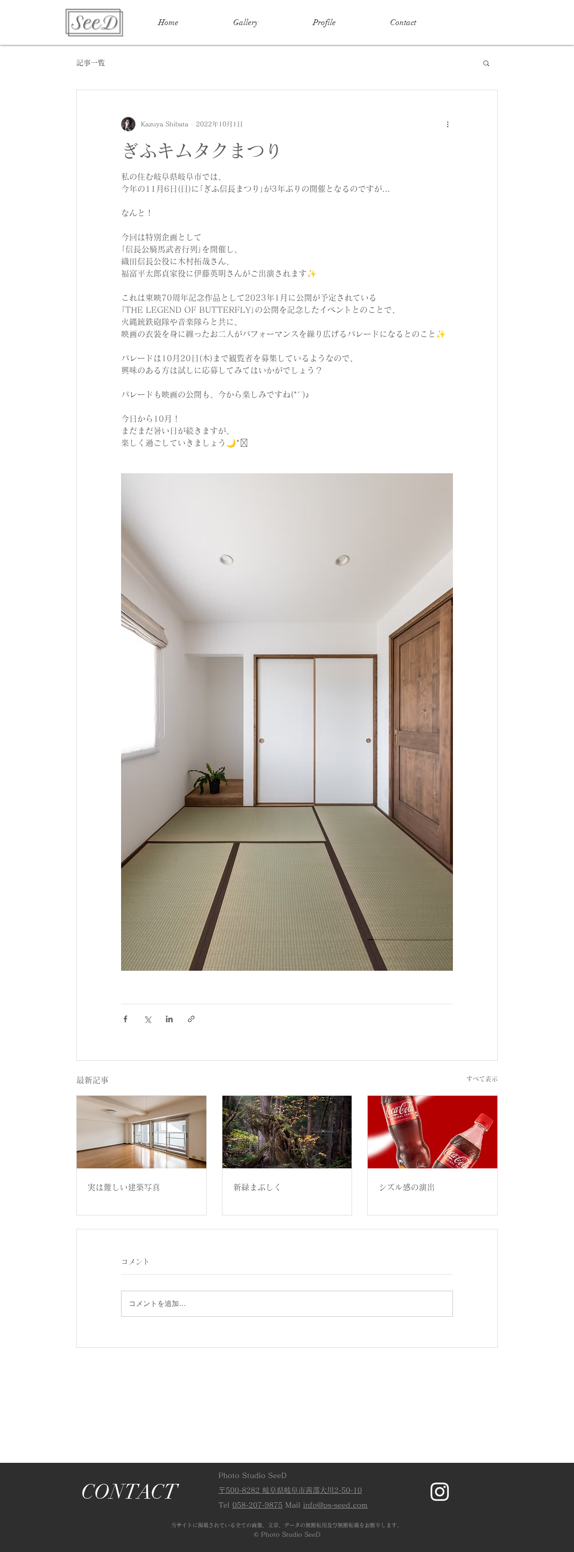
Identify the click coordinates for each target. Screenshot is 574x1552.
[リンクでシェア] (191, 1019)
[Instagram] (439, 1491)
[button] (486, 62)
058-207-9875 (257, 1505)
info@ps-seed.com (335, 1505)
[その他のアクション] (447, 124)
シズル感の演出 (406, 1187)
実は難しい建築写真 (123, 1187)
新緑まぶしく (257, 1187)
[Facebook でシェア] (125, 1019)
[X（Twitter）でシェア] (147, 1019)
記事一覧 (90, 62)
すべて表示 (482, 1079)
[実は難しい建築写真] (141, 1132)
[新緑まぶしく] (287, 1132)
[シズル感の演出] (432, 1132)
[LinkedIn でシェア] (169, 1019)
